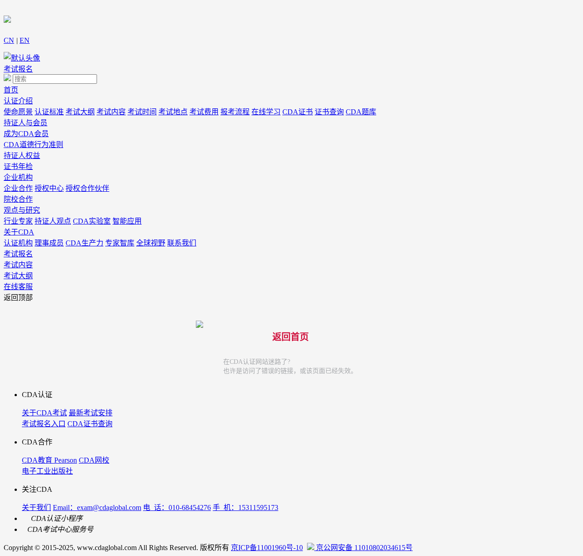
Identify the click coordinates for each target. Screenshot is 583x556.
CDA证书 (297, 112)
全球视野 (150, 243)
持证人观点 (53, 221)
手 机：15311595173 (245, 507)
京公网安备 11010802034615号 (363, 547)
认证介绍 (18, 101)
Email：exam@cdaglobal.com (97, 507)
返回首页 (290, 337)
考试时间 (142, 112)
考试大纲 (80, 112)
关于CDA (19, 232)
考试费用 (204, 112)
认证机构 (18, 243)
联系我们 (181, 243)
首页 (11, 90)
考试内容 (111, 112)
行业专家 (18, 221)
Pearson (65, 460)
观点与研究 (22, 210)
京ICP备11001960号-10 (267, 547)
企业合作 (18, 188)
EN (25, 40)
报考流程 (235, 112)
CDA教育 (38, 460)
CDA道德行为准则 (33, 144)
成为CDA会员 (26, 134)
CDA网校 (94, 460)
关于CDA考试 (44, 413)
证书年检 (18, 166)
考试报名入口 (44, 424)
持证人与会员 (25, 123)
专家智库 (119, 243)
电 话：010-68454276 (177, 507)
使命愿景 (18, 112)
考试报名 (18, 69)
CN (9, 40)
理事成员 (49, 243)
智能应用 (127, 221)
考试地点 (173, 112)
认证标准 (49, 112)
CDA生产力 (84, 243)
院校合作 (18, 199)
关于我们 (36, 507)
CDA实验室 (92, 221)
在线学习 (266, 112)
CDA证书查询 (90, 424)
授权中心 (49, 188)
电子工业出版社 (47, 471)
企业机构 (18, 177)
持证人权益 (22, 155)
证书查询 (329, 112)
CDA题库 (361, 112)
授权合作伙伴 (87, 188)
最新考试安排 (91, 413)
